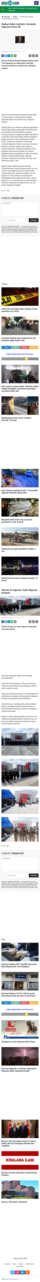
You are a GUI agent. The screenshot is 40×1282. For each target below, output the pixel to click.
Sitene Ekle (19, 1266)
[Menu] (36, 3)
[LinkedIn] (8, 55)
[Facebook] (2, 55)
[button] (30, 55)
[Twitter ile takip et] (12, 1272)
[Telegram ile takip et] (22, 1272)
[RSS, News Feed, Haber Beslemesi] (27, 1272)
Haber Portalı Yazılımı (11, 1279)
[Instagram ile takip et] (17, 1272)
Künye (14, 1264)
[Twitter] (5, 55)
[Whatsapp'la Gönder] (11, 55)
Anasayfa (7, 17)
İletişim (21, 1264)
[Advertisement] (20, 91)
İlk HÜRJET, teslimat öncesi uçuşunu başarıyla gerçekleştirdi (23, 9)
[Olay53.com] (10, 3)
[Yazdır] (15, 55)
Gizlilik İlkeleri (30, 1264)
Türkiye (15, 17)
